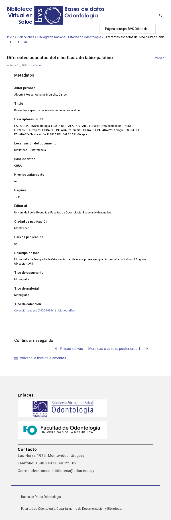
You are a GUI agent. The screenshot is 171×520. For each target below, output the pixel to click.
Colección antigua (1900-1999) (33, 310)
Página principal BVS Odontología (128, 29)
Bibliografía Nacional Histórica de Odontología (69, 37)
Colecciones (25, 37)
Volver (159, 58)
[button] (160, 15)
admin (37, 65)
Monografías (66, 310)
